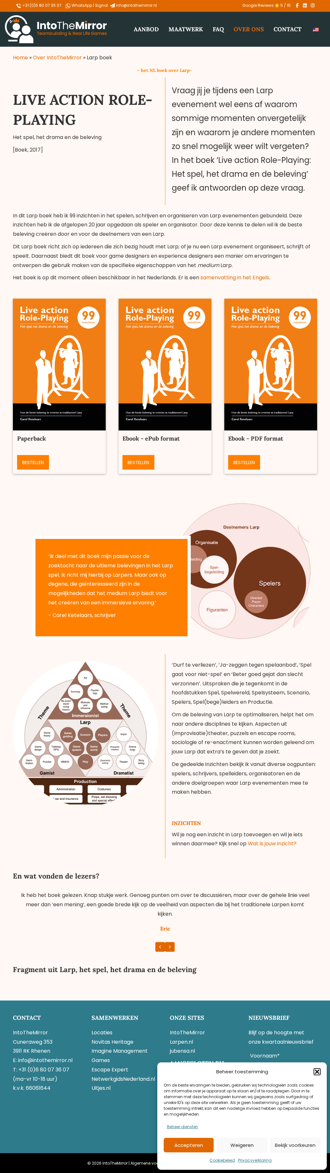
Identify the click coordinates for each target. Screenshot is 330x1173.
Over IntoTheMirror (57, 57)
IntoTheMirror (187, 1032)
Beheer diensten (182, 1126)
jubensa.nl (182, 1051)
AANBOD (146, 29)
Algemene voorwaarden (154, 1163)
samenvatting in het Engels (234, 277)
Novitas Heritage (112, 1042)
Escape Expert (110, 1069)
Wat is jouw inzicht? (272, 843)
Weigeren (242, 1145)
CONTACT (288, 29)
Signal (102, 5)
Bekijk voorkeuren (295, 1145)
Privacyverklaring (255, 1160)
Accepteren (188, 1145)
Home (20, 57)
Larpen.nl (181, 1042)
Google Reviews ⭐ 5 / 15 (266, 5)
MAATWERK (186, 29)
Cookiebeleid (222, 1160)
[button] (317, 1072)
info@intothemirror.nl (136, 5)
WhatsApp (82, 5)
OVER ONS (249, 29)
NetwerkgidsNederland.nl (123, 1079)
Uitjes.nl (101, 1088)
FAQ (218, 29)
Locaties (102, 1032)
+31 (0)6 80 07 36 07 (41, 5)
